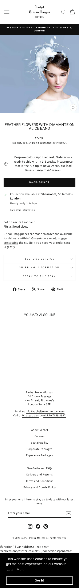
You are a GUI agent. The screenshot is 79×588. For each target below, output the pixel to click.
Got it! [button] (39, 580)
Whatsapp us (30, 415)
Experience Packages (39, 455)
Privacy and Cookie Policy (39, 487)
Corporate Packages (39, 449)
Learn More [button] (16, 569)
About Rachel (39, 430)
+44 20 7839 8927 (54, 415)
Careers (40, 436)
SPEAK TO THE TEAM (39, 276)
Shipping (33, 143)
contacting (11, 243)
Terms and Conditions (39, 481)
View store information (22, 210)
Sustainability (39, 443)
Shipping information (39, 267)
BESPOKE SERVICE (39, 259)
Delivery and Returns (39, 475)
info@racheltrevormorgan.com (45, 411)
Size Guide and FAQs (39, 468)
